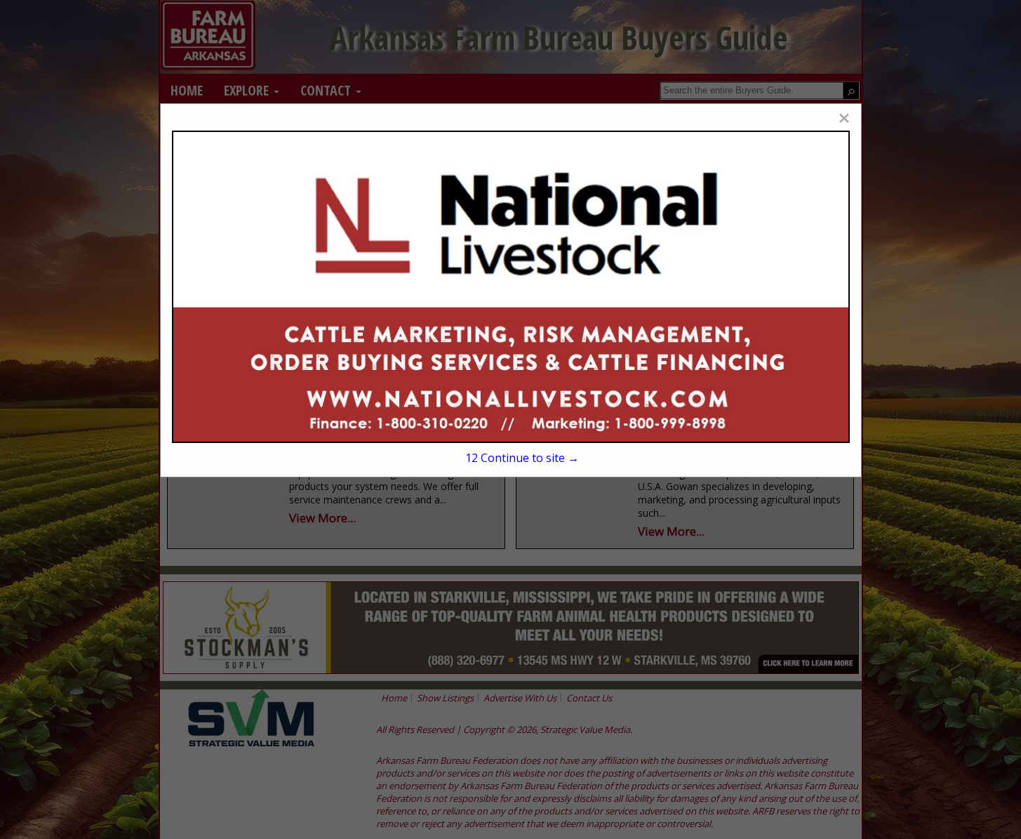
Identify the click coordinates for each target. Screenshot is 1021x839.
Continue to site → (522, 457)
